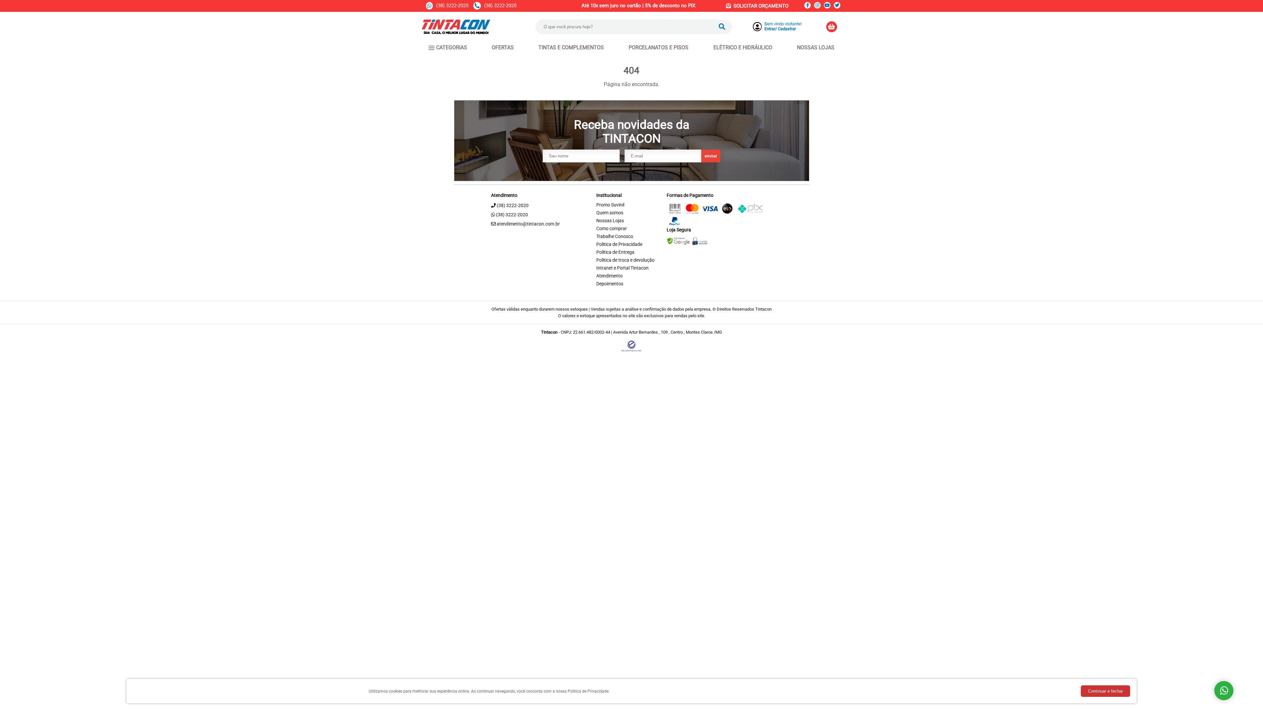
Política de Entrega (615, 252)
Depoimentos (609, 283)
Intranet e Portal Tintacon (622, 268)
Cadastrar (787, 29)
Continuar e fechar (1105, 691)
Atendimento (609, 275)
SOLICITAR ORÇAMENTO (760, 6)
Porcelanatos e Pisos (658, 47)
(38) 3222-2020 (452, 6)
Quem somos (609, 212)
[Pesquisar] (722, 26)
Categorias (451, 47)
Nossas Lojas (815, 47)
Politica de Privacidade (619, 244)
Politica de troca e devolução (625, 260)
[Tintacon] (456, 32)
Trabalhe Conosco (614, 236)
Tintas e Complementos (571, 47)
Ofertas (503, 47)
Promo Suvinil (610, 204)
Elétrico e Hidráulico (742, 47)
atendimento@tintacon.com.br (528, 223)
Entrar (769, 29)
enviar (711, 156)
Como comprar (611, 228)
